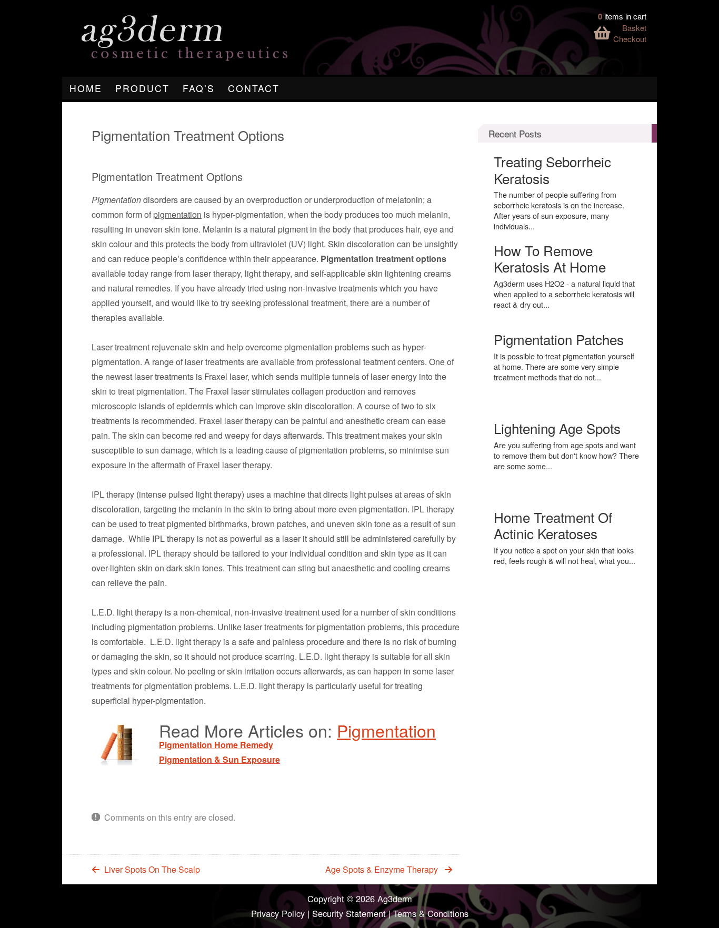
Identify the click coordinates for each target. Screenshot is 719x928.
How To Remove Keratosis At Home (550, 258)
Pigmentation (386, 730)
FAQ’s (199, 88)
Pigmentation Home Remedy (216, 745)
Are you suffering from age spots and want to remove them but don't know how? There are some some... (566, 455)
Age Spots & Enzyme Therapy (381, 869)
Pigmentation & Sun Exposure (219, 759)
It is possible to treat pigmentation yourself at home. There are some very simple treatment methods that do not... (564, 366)
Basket (634, 27)
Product (142, 88)
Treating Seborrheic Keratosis (552, 169)
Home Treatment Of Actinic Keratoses (553, 525)
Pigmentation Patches (559, 339)
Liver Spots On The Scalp (152, 869)
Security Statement (349, 913)
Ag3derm (394, 898)
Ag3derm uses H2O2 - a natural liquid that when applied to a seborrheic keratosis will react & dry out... (564, 294)
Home (85, 88)
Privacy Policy (278, 913)
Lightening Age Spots (557, 428)
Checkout (629, 38)
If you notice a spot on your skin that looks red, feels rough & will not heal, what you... (564, 555)
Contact (253, 88)
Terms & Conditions (430, 913)
